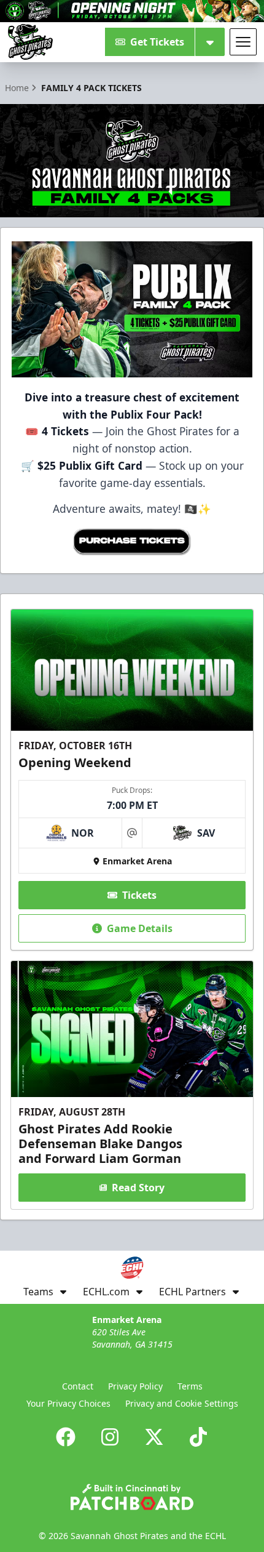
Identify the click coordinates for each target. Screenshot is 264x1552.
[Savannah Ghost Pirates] (30, 41)
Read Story (138, 1187)
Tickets (139, 895)
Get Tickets (157, 42)
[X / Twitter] (154, 1437)
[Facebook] (66, 1437)
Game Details (140, 928)
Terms (190, 1386)
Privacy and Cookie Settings (181, 1403)
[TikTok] (198, 1437)
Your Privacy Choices (68, 1403)
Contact (77, 1386)
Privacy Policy (135, 1386)
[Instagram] (110, 1437)
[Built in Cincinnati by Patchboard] (132, 1497)
